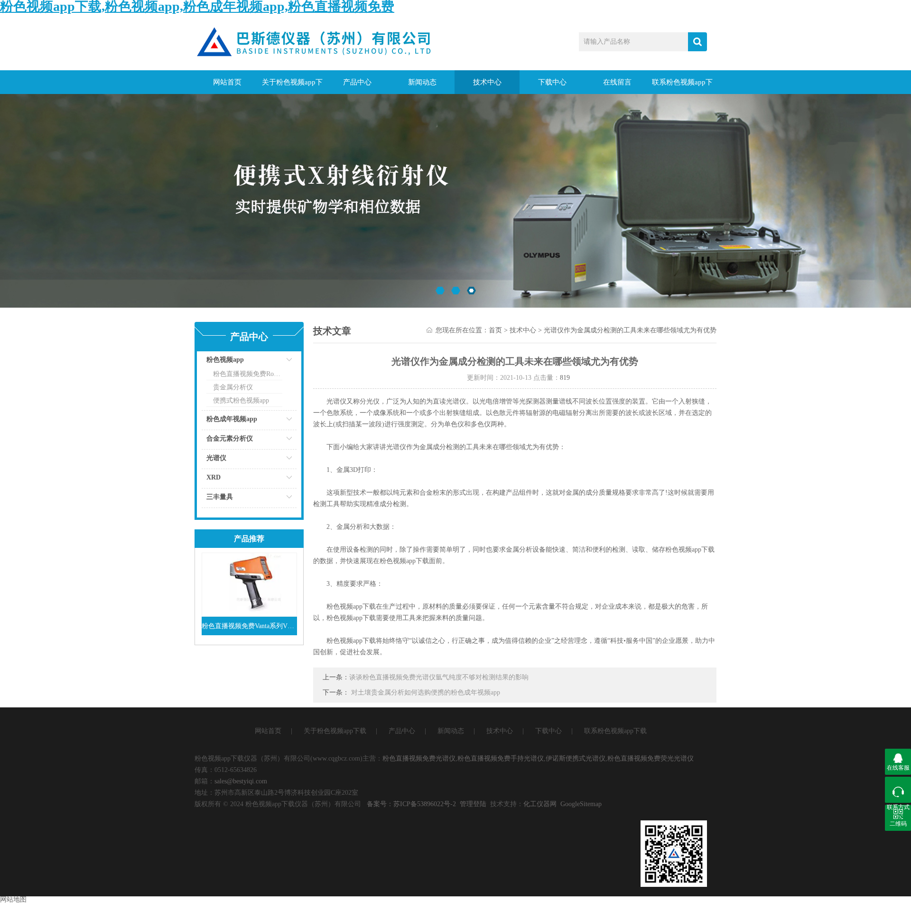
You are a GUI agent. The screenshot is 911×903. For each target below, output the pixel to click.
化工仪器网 (540, 804)
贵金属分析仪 (233, 387)
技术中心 (487, 82)
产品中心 (357, 82)
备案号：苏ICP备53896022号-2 (411, 804)
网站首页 (227, 82)
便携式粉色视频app (241, 400)
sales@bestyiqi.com (240, 781)
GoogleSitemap (581, 804)
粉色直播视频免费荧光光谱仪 (650, 758)
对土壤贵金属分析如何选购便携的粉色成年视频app (425, 692)
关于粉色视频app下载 (292, 86)
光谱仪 (216, 457)
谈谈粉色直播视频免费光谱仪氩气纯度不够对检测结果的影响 (439, 677)
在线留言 (617, 82)
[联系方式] (898, 790)
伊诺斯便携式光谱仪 (575, 758)
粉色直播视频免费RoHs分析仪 (247, 373)
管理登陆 (473, 804)
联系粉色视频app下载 (682, 86)
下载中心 (552, 82)
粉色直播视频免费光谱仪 (419, 758)
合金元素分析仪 (229, 438)
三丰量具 (219, 496)
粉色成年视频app (231, 419)
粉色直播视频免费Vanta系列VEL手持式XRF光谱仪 (249, 626)
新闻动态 (422, 82)
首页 (495, 330)
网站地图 (13, 899)
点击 (278, 362)
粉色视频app (225, 359)
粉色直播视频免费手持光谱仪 (500, 758)
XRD (213, 477)
